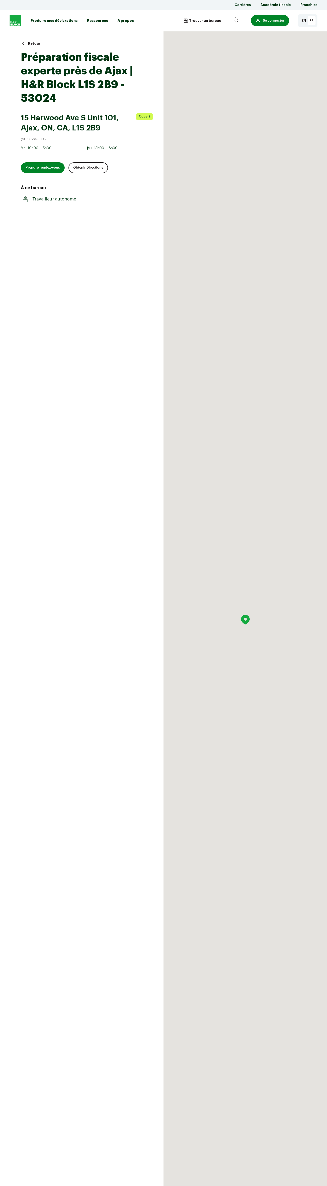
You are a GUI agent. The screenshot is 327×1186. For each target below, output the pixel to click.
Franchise (308, 4)
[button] (270, 20)
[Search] (236, 21)
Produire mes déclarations (54, 20)
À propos (126, 20)
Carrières (243, 4)
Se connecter (273, 20)
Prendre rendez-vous (43, 167)
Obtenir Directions (88, 167)
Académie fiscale (275, 4)
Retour (34, 43)
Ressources (97, 20)
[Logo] (15, 20)
